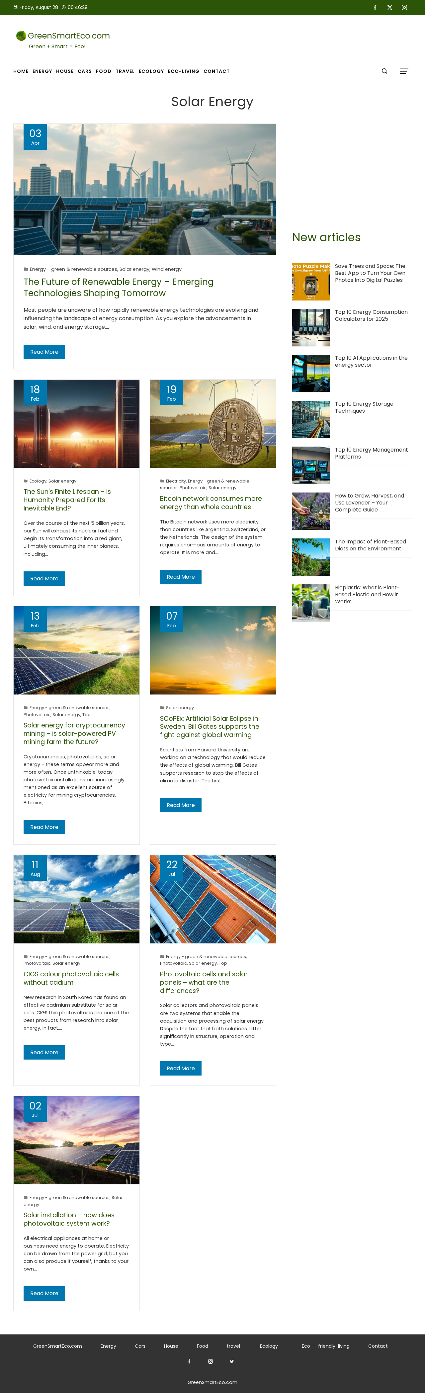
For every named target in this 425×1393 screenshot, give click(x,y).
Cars (140, 1346)
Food (202, 1346)
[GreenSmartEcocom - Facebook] (189, 1361)
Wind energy (167, 269)
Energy (108, 1346)
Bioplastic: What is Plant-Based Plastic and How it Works (367, 594)
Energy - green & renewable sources (73, 269)
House (171, 1346)
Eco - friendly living (326, 1346)
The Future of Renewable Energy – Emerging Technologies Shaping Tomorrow (118, 287)
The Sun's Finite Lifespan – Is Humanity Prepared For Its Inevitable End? (67, 500)
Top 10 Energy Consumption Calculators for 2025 (371, 315)
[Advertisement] (352, 170)
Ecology (38, 481)
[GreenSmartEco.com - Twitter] (232, 1361)
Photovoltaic (193, 488)
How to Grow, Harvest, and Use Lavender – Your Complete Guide (369, 502)
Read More (44, 352)
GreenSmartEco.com (57, 1346)
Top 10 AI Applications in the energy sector (371, 361)
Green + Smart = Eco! (57, 46)
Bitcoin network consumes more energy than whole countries (211, 502)
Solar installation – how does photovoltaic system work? (69, 1219)
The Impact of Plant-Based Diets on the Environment (370, 545)
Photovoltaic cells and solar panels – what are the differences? (204, 982)
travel (233, 1346)
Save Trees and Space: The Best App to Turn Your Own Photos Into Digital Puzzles (370, 273)
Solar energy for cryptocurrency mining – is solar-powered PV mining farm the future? (74, 733)
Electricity (176, 481)
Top (86, 714)
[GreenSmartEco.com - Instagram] (210, 1361)
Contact (378, 1346)
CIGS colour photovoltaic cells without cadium (71, 978)
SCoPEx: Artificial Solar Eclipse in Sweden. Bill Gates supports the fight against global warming (209, 727)
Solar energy (134, 269)
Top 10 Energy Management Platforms (371, 453)
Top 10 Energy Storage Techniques (364, 407)
